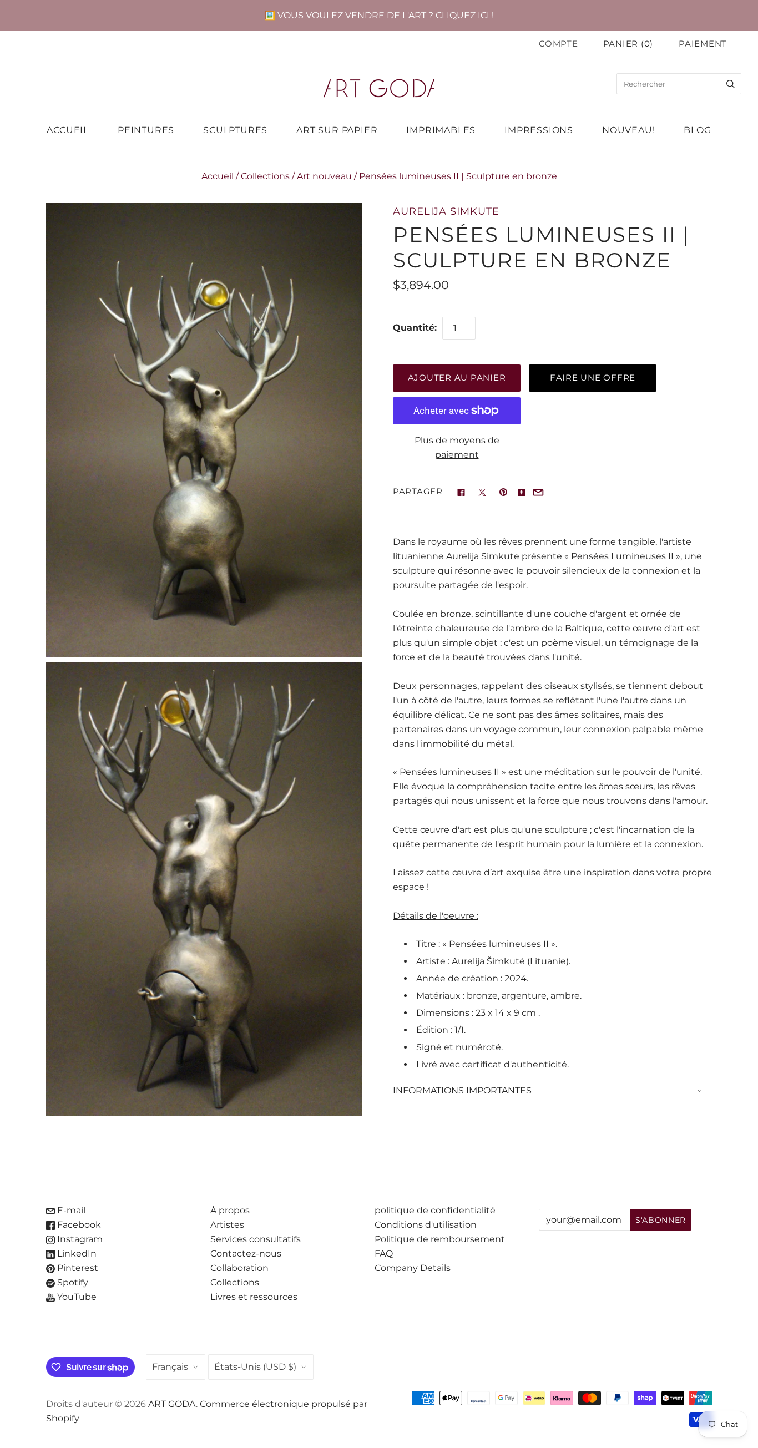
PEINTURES (146, 130)
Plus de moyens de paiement (457, 447)
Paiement (703, 44)
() (628, 44)
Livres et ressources (253, 1297)
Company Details (413, 1268)
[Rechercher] (730, 83)
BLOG (697, 130)
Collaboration (239, 1268)
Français (170, 1366)
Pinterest (76, 1268)
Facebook (78, 1224)
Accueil (217, 176)
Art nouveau (324, 176)
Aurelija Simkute (446, 211)
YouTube (76, 1297)
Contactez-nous (245, 1253)
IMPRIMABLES (441, 130)
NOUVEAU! (628, 130)
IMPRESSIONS (538, 130)
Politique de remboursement (440, 1239)
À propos (230, 1210)
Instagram (79, 1239)
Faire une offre (592, 378)
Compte (558, 44)
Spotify (71, 1282)
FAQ (384, 1253)
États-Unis (255, 1366)
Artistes (227, 1224)
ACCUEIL (68, 130)
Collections (265, 176)
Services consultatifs (255, 1239)
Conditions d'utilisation (426, 1224)
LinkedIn (76, 1253)
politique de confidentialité (435, 1210)
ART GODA (172, 1404)
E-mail (70, 1210)
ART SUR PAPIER (336, 130)
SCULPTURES (235, 130)
